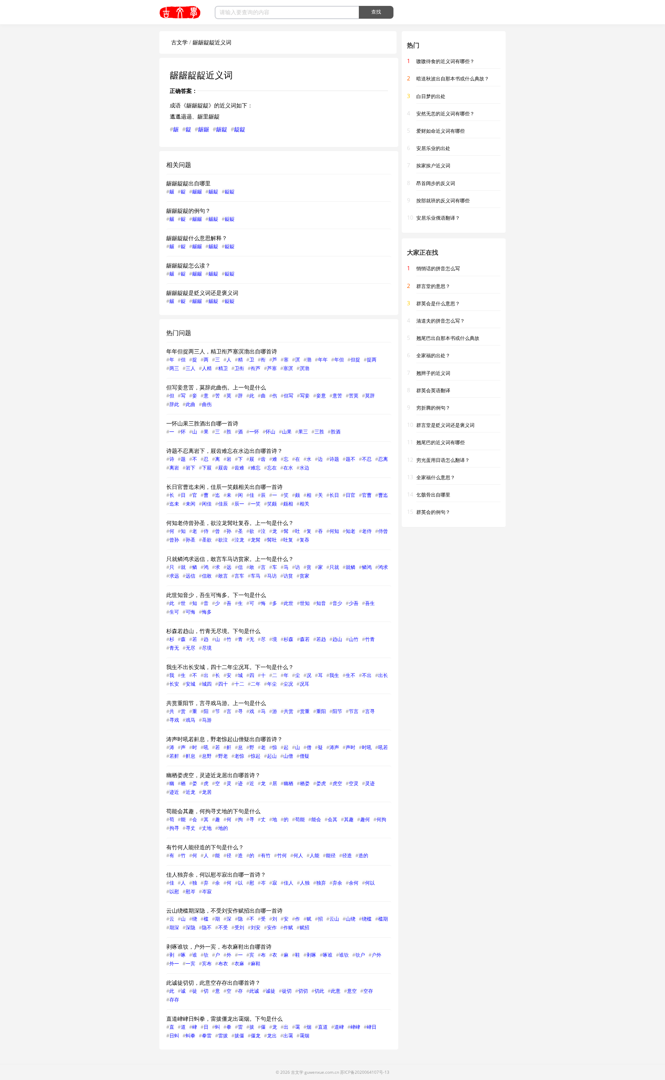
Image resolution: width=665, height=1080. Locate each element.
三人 (190, 368)
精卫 (223, 368)
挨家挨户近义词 (433, 165)
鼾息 (190, 756)
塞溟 (288, 368)
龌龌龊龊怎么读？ (188, 265)
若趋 (321, 639)
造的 (363, 855)
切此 (319, 990)
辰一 (239, 503)
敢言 (223, 575)
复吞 (304, 539)
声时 (350, 747)
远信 (190, 575)
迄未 (174, 503)
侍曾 (383, 531)
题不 (350, 459)
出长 (383, 675)
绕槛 (367, 918)
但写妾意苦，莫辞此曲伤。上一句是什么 (216, 387)
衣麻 (239, 963)
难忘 (255, 467)
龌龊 (221, 129)
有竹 (266, 855)
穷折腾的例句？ (433, 407)
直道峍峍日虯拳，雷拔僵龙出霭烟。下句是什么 (224, 1018)
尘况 (288, 684)
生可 (174, 611)
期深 (174, 927)
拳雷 (207, 1035)
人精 (207, 368)
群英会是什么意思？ (438, 303)
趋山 (337, 639)
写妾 (305, 395)
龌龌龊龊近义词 (212, 42)
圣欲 (207, 539)
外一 (174, 963)
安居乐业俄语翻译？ (438, 217)
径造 (347, 855)
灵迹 (370, 783)
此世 (288, 603)
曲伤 (207, 404)
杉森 (288, 639)
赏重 (305, 711)
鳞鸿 (367, 567)
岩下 (190, 467)
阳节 (337, 711)
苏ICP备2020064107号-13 (364, 1072)
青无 (174, 647)
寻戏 (174, 720)
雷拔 (223, 1035)
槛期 (383, 918)
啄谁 (327, 954)
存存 (174, 999)
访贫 (288, 575)
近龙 (190, 792)
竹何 (282, 855)
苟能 (300, 819)
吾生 (370, 603)
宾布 (207, 963)
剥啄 (311, 954)
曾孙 (174, 539)
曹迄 (383, 495)
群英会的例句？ (433, 512)
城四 (207, 684)
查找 (376, 12)
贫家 (304, 575)
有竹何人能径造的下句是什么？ (205, 847)
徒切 (287, 990)
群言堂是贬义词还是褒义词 (445, 425)
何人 (298, 855)
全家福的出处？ (433, 355)
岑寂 (207, 891)
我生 (334, 675)
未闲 (190, 503)
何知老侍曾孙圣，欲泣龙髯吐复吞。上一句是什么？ (230, 523)
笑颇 (272, 503)
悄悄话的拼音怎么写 (438, 268)
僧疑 (304, 756)
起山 (272, 756)
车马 (255, 575)
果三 (303, 431)
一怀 (254, 431)
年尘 (272, 684)
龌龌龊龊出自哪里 (188, 183)
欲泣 (223, 539)
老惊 (239, 756)
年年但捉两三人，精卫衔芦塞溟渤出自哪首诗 (221, 351)
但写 (288, 395)
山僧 (288, 756)
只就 (334, 567)
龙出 (272, 1035)
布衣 (223, 963)
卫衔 (239, 368)
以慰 (174, 891)
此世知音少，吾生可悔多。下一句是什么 (216, 595)
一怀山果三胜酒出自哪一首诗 (202, 423)
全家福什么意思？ (435, 477)
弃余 (337, 882)
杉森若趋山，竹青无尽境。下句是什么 (213, 631)
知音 (321, 603)
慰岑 (190, 891)
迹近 (174, 792)
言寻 (370, 711)
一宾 (190, 963)
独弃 (321, 882)
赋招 (304, 927)
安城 (190, 684)
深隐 (190, 927)
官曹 (367, 495)
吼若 (383, 747)
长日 (334, 495)
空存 (368, 990)
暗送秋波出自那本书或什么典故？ (452, 78)
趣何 (365, 819)
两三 (174, 368)
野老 (223, 756)
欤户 (360, 954)
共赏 (288, 711)
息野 (207, 756)
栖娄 (305, 783)
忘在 (272, 467)
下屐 (207, 467)
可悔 (190, 611)
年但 (339, 359)
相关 (304, 503)
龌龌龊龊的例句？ (188, 210)
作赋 (288, 927)
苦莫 (353, 395)
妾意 (321, 395)
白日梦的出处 (430, 96)
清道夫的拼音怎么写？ (440, 320)
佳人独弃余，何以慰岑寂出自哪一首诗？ (216, 874)
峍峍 (355, 1027)
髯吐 (272, 539)
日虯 (174, 1035)
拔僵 (239, 1035)
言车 (239, 575)
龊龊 (239, 129)
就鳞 (350, 567)
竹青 (370, 639)
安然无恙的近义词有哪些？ (445, 113)
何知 (334, 531)
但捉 (355, 359)
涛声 (334, 747)
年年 (323, 359)
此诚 (254, 990)
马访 (272, 575)
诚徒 (270, 990)
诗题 (334, 459)
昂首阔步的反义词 (435, 183)
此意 (335, 990)
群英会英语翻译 (433, 390)
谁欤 (344, 954)
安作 (272, 927)
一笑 (255, 503)
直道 (323, 1027)
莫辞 (370, 395)
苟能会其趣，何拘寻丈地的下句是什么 (213, 811)
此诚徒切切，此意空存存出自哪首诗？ (213, 982)
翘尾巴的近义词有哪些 (440, 442)
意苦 (337, 395)
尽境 (207, 647)
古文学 (179, 42)
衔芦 (255, 368)
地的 (223, 828)
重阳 (321, 711)
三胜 (319, 431)
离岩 (174, 467)
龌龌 (203, 129)
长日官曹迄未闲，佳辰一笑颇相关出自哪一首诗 (224, 487)
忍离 (383, 459)
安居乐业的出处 (433, 148)
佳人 (288, 882)
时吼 (367, 747)
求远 (174, 575)
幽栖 (288, 783)
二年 (255, 684)
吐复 (288, 539)
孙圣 (190, 539)
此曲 (190, 404)
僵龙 (255, 1035)
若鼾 (174, 756)
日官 (350, 495)
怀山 (270, 431)
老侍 (367, 531)
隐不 (207, 927)
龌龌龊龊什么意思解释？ (196, 238)
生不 (350, 675)
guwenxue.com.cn (321, 1072)
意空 (352, 990)
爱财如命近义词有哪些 (440, 131)
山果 (287, 431)
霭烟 (304, 1035)
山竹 (353, 639)
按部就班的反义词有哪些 (443, 200)
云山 (334, 918)
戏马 (190, 720)
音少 (337, 603)
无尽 (190, 647)
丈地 (207, 828)
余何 (353, 882)
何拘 (381, 819)
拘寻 (174, 828)
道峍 (339, 1027)
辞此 (174, 404)
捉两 (371, 359)
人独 (305, 882)
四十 (223, 684)
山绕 (350, 918)
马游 (207, 720)
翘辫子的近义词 (433, 373)
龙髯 (255, 539)
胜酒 (335, 431)
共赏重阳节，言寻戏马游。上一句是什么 (216, 703)
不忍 (367, 459)
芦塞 (272, 368)
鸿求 (383, 567)
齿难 (239, 467)
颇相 (288, 503)
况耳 (304, 684)
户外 (376, 954)
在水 (288, 467)
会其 (332, 819)
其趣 (349, 819)
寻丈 (190, 828)
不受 (223, 927)
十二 (239, 684)
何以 (370, 882)
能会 (316, 819)
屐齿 (223, 467)
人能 (314, 855)
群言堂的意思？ (433, 286)
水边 (304, 467)
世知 (305, 603)
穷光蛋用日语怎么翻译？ (443, 460)
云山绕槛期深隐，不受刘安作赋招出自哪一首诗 (224, 910)
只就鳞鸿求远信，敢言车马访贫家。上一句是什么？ (230, 559)
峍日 (371, 1027)
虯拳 (190, 1035)
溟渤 (304, 368)
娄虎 (321, 783)
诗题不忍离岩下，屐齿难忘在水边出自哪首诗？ (224, 451)
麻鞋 (255, 963)
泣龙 (239, 539)
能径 (331, 855)
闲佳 (207, 503)
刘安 (255, 927)
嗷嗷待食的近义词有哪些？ (445, 61)
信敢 (207, 575)
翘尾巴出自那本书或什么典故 (447, 338)
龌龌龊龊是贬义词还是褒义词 (202, 293)
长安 (174, 684)
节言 (353, 711)
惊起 (255, 756)
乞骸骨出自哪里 (433, 494)
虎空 (337, 783)
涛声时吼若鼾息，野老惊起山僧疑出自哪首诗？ (224, 739)
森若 (305, 639)
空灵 (353, 783)
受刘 (239, 927)
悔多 (207, 611)
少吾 (353, 603)
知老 (350, 531)
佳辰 (223, 503)
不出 (367, 675)
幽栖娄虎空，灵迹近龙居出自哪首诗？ (213, 775)
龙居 (207, 792)
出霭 (288, 1035)
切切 (303, 990)
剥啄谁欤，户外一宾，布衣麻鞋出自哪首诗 (219, 946)
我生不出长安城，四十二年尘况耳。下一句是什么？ (230, 667)
